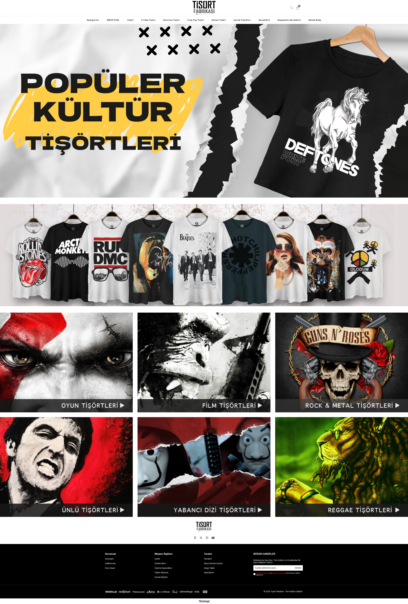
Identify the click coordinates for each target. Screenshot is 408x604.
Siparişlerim (209, 572)
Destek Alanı (160, 563)
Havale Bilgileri (161, 577)
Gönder (298, 568)
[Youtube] (213, 538)
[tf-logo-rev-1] (204, 527)
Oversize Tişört (171, 20)
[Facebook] (195, 538)
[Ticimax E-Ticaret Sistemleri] (204, 601)
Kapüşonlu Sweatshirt (289, 20)
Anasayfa (109, 559)
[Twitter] (201, 538)
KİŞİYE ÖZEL (113, 20)
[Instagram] (207, 538)
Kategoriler (93, 20)
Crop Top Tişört (195, 20)
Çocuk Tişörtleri (242, 20)
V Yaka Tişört (148, 20)
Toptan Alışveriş (161, 572)
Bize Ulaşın (110, 568)
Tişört (130, 20)
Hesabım (208, 559)
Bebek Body (315, 20)
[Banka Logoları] (157, 592)
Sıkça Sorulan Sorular (213, 563)
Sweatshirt (264, 20)
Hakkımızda (110, 563)
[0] (297, 8)
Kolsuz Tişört (218, 20)
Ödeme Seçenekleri (163, 568)
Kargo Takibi (209, 568)
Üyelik (157, 559)
